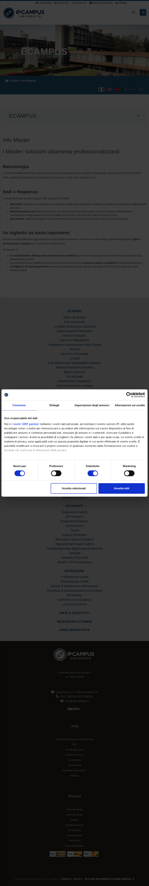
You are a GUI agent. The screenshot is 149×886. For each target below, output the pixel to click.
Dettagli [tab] (54, 405)
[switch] (56, 473)
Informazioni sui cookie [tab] (130, 405)
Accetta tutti (121, 488)
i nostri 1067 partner (25, 424)
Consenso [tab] (19, 405)
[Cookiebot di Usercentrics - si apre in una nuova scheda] (129, 394)
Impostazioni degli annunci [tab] (92, 405)
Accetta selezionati (74, 488)
